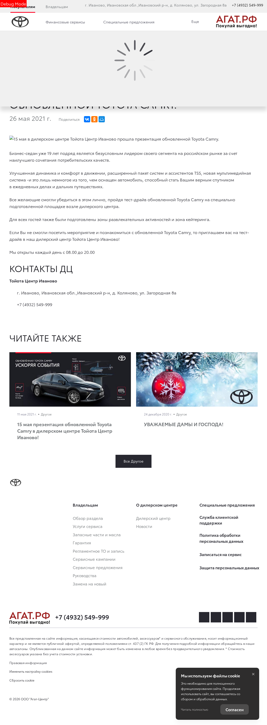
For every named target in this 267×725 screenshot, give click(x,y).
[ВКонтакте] (87, 119)
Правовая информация (28, 662)
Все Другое (133, 461)
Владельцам (57, 6)
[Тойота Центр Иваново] (236, 22)
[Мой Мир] (102, 119)
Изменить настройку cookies (30, 671)
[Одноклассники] (94, 119)
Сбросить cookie (21, 680)
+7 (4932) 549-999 (247, 5)
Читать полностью (194, 709)
